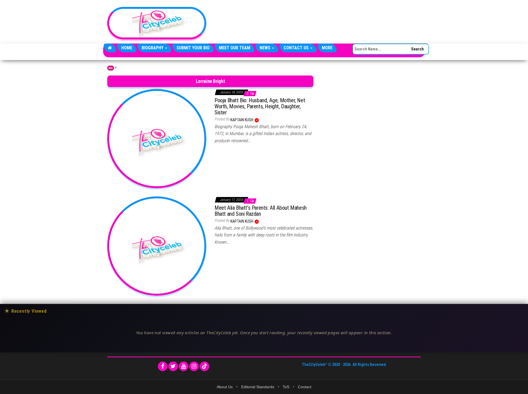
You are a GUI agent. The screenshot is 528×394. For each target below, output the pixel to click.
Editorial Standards (257, 387)
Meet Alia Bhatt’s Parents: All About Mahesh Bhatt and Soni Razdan (261, 210)
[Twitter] (173, 366)
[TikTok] (204, 366)
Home (126, 47)
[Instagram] (194, 366)
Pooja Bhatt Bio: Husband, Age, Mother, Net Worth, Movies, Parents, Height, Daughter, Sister (260, 106)
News (265, 47)
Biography (153, 47)
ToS (286, 387)
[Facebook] (162, 366)
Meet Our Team (234, 47)
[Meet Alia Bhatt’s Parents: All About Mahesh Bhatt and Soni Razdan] (156, 246)
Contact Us (297, 47)
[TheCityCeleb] (110, 48)
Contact (304, 387)
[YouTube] (183, 366)
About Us (225, 387)
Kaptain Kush (242, 120)
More (327, 47)
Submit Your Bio (193, 47)
